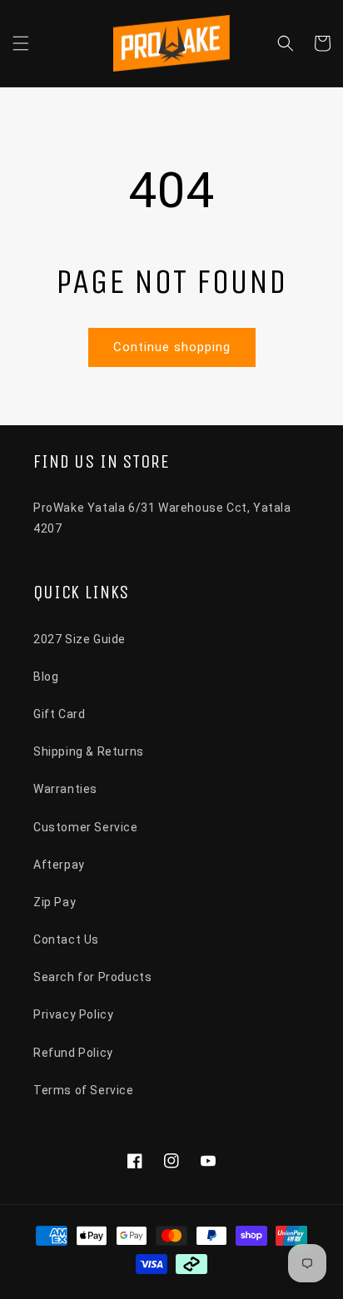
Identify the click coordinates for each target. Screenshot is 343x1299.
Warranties (65, 789)
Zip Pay (54, 902)
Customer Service (85, 827)
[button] (20, 43)
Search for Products (92, 977)
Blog (45, 676)
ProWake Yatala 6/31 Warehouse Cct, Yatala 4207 (162, 518)
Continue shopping (172, 347)
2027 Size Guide (79, 639)
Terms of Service (83, 1090)
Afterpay (59, 864)
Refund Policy (73, 1052)
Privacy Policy (73, 1014)
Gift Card (59, 714)
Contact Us (66, 939)
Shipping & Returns (88, 751)
